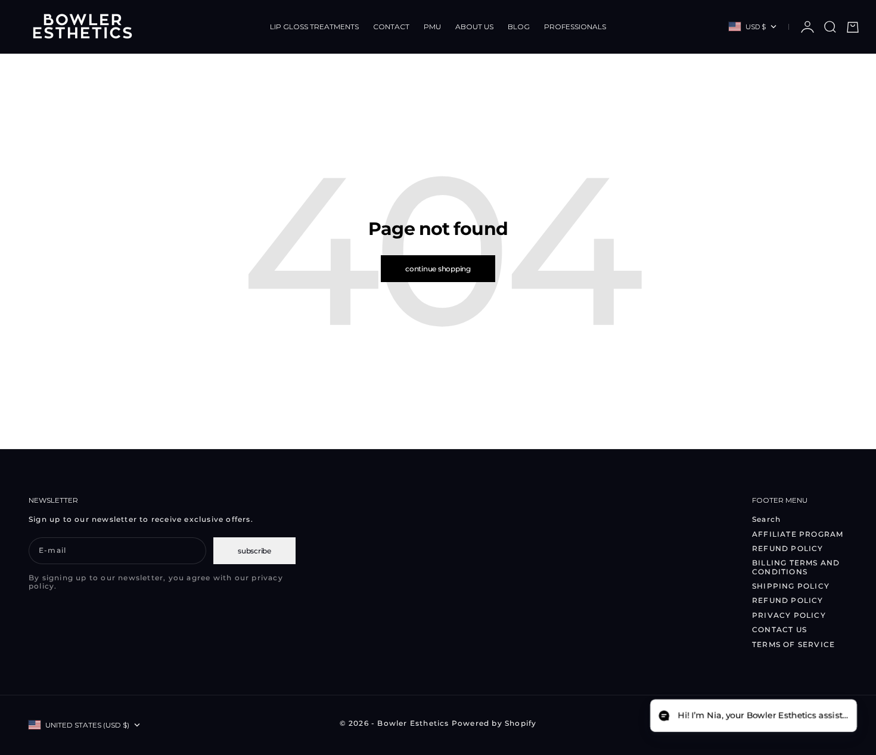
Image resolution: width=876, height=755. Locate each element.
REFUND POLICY (788, 548)
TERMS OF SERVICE (793, 644)
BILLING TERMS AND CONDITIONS (796, 566)
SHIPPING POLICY (791, 585)
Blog (519, 26)
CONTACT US (779, 629)
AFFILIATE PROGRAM (797, 534)
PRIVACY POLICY (789, 615)
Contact (391, 26)
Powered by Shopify (494, 723)
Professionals (575, 26)
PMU (432, 26)
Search (766, 519)
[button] (753, 716)
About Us (474, 26)
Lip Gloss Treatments (314, 26)
